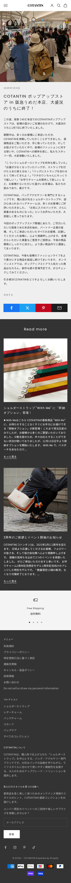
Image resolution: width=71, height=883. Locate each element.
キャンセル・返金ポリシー (19, 670)
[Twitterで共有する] (28, 308)
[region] (35, 607)
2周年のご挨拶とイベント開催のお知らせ (33, 537)
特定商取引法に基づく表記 (19, 658)
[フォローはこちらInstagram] (15, 847)
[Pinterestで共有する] (44, 308)
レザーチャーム (13, 712)
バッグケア (10, 730)
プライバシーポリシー (17, 652)
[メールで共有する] (59, 308)
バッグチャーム (13, 718)
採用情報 (9, 676)
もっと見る (10, 456)
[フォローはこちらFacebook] (5, 847)
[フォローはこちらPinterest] (24, 847)
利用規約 (9, 646)
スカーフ (9, 724)
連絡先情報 (10, 664)
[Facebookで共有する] (11, 308)
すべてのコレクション (16, 736)
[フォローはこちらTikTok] (34, 847)
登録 (12, 834)
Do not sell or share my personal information (31, 688)
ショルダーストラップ (16, 706)
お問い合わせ (11, 682)
